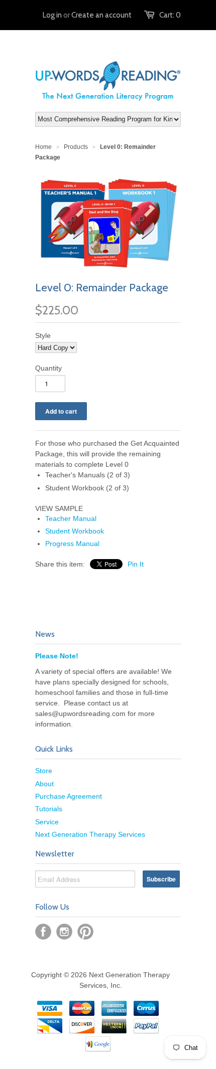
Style (43, 335)
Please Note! (56, 656)
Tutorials (48, 809)
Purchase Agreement (68, 796)
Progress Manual (72, 544)
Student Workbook (74, 531)
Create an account (101, 15)
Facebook (43, 932)
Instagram (64, 932)
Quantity (48, 368)
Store (43, 771)
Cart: (170, 15)
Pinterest (85, 932)
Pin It (136, 564)
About (44, 784)
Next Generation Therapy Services (90, 834)
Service (47, 822)
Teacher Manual (70, 518)
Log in (52, 15)
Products (76, 146)
